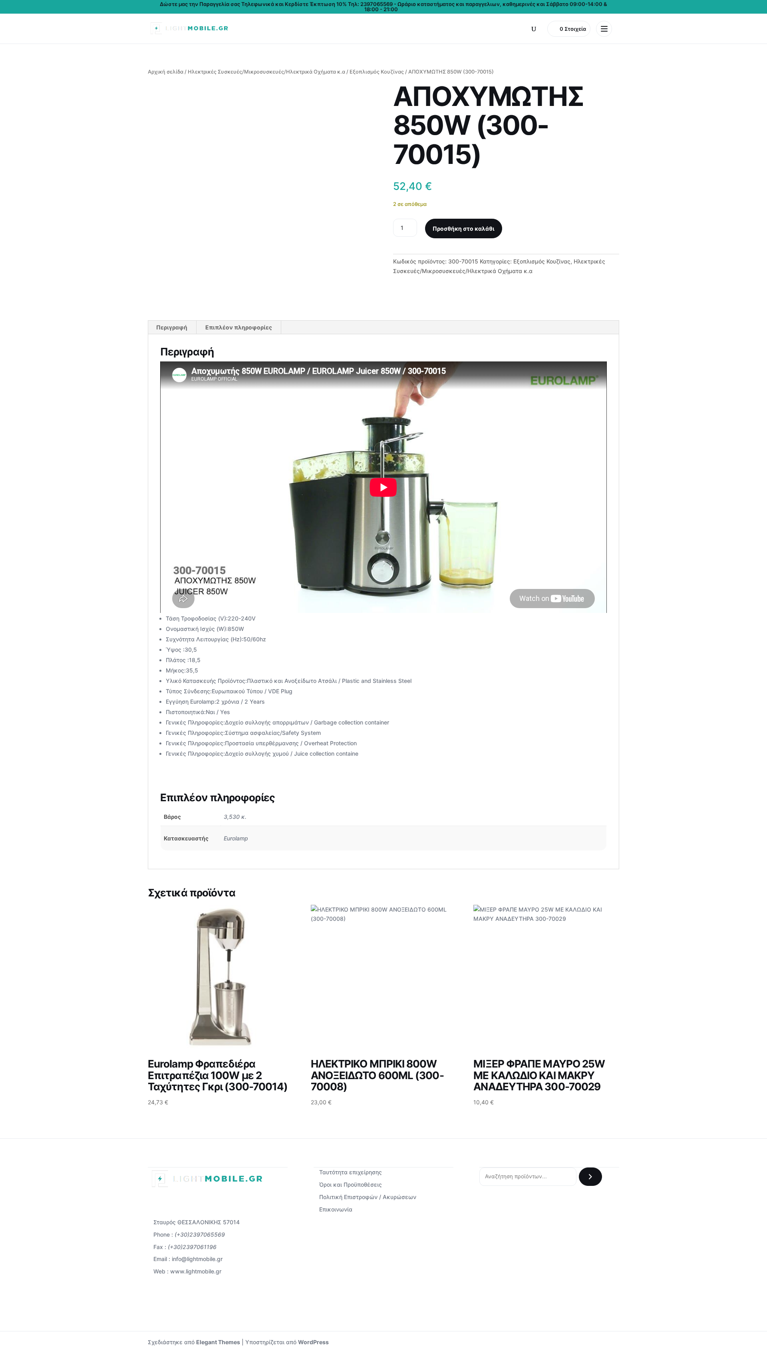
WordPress (313, 1342)
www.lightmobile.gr (195, 1271)
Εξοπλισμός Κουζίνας (377, 72)
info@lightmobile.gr (197, 1258)
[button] (534, 29)
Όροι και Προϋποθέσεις (350, 1184)
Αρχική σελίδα (165, 72)
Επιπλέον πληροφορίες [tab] (238, 327)
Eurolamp (236, 838)
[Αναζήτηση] (590, 1176)
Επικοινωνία (335, 1209)
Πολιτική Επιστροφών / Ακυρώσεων (367, 1196)
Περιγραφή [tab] (171, 327)
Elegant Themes (218, 1342)
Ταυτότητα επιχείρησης (350, 1172)
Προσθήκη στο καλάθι (464, 228)
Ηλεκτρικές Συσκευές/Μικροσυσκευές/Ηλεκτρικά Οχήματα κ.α (266, 72)
